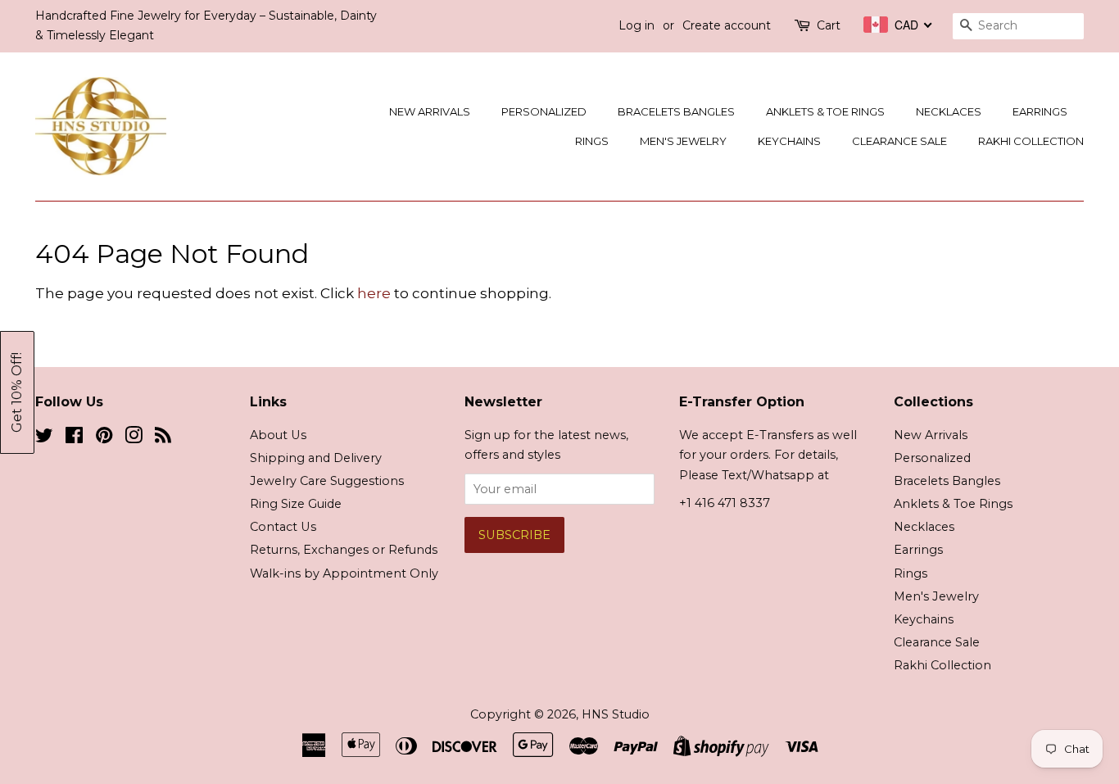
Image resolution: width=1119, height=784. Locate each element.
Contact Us (283, 526)
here (374, 293)
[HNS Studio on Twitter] (44, 438)
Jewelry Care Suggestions (327, 481)
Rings (592, 140)
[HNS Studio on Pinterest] (104, 438)
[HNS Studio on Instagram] (134, 438)
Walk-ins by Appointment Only (344, 573)
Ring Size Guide (296, 503)
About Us (278, 435)
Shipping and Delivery (316, 458)
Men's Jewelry (683, 140)
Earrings (1040, 111)
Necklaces (948, 111)
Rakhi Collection (1031, 140)
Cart (828, 25)
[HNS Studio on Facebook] (74, 438)
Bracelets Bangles (676, 111)
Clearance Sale (899, 140)
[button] (17, 392)
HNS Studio (616, 714)
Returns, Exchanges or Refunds (343, 549)
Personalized (544, 111)
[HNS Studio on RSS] (163, 438)
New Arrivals (429, 111)
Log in (636, 25)
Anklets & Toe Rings (825, 111)
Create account (726, 25)
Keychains (789, 140)
